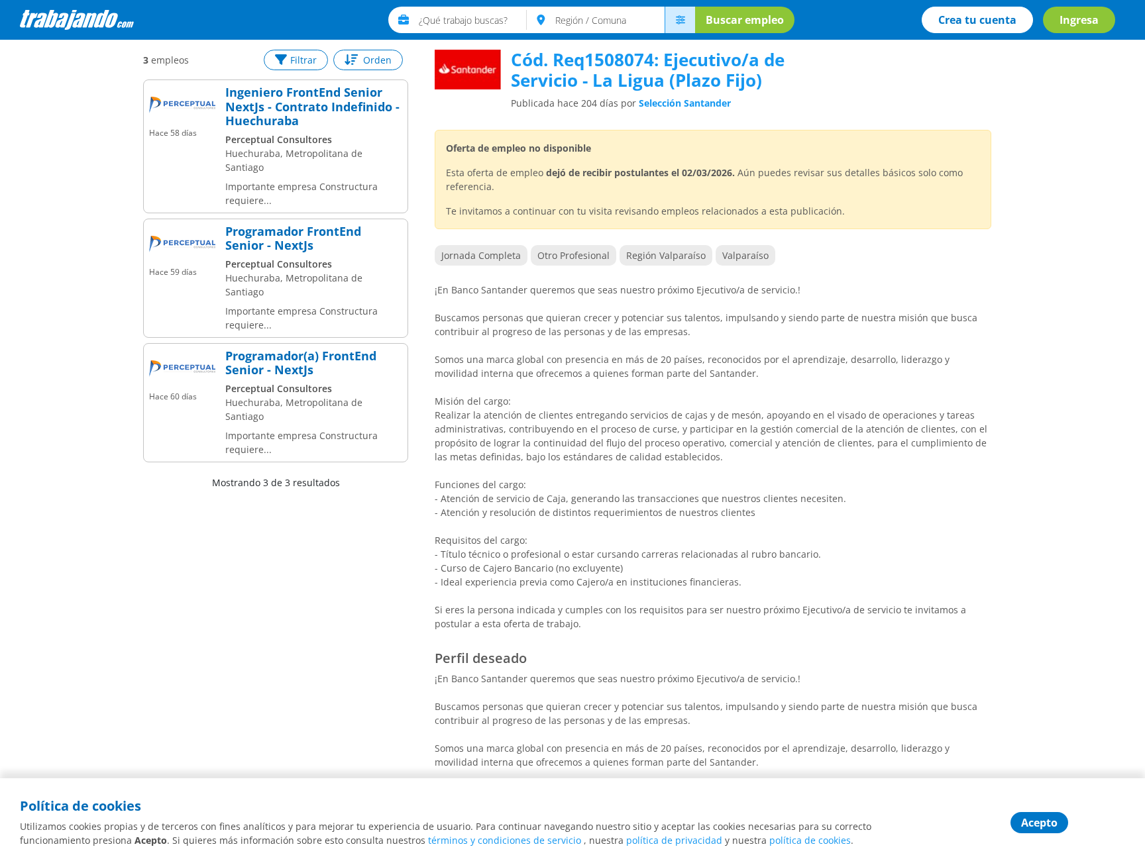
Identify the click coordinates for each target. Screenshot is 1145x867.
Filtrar (303, 60)
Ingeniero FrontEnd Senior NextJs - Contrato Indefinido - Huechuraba (312, 106)
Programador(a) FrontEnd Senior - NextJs (300, 363)
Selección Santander (685, 103)
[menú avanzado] (680, 20)
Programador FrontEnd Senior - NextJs (293, 239)
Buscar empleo (745, 20)
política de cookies (810, 840)
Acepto (1039, 822)
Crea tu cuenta (977, 20)
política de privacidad (674, 840)
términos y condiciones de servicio (504, 840)
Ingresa (1079, 20)
